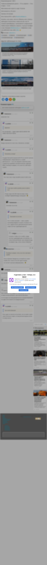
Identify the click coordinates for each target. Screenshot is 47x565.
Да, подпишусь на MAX (17, 287)
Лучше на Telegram (30, 287)
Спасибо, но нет (23, 290)
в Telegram (20, 280)
